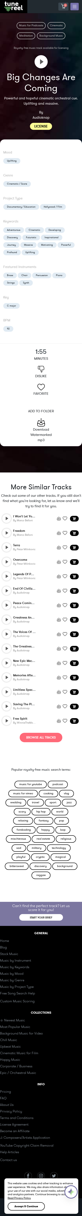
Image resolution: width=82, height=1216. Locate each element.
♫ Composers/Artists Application (25, 1137)
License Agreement (14, 1124)
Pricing (5, 1091)
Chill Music (8, 1040)
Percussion (42, 275)
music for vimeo (23, 793)
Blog (3, 947)
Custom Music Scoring (17, 1001)
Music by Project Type (17, 986)
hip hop (41, 812)
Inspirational (52, 237)
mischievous (18, 839)
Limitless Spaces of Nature (31, 690)
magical (60, 857)
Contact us (8, 1160)
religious (66, 839)
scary (22, 812)
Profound (12, 252)
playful (20, 857)
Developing (55, 230)
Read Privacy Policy (19, 1198)
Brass (10, 275)
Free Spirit (20, 719)
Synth (26, 282)
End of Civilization (26, 589)
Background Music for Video (21, 1033)
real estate (43, 839)
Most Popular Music (15, 1026)
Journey (11, 245)
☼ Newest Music (12, 1020)
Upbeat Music (10, 1046)
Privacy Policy (11, 1111)
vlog (66, 793)
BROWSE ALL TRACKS (41, 737)
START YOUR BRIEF (41, 918)
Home (4, 940)
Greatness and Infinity (28, 617)
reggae (41, 875)
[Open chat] (71, 1191)
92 (8, 328)
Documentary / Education (21, 206)
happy (45, 830)
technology (59, 848)
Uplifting (12, 160)
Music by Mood (11, 973)
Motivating (47, 245)
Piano (59, 275)
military (36, 848)
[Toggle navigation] (74, 6)
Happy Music (10, 1059)
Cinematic (34, 230)
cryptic (40, 857)
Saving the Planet (25, 704)
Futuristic (31, 237)
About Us (7, 1104)
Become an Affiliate (15, 1131)
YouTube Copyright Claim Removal (27, 1145)
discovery (40, 866)
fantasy (44, 821)
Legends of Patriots (26, 574)
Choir (24, 275)
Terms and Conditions (16, 1118)
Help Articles (9, 1152)
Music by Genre (12, 980)
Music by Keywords (14, 967)
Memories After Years (27, 675)
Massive (28, 245)
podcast (57, 784)
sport (53, 802)
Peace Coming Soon (27, 603)
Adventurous (13, 230)
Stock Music (9, 954)
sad (18, 848)
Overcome (20, 560)
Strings (11, 282)
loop (63, 830)
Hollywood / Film (53, 206)
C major (11, 305)
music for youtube (30, 784)
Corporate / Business (16, 1066)
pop (61, 821)
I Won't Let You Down (28, 516)
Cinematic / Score (17, 183)
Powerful (66, 245)
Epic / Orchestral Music (18, 1072)
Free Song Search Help (17, 993)
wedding (15, 802)
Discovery (12, 237)
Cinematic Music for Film (19, 1053)
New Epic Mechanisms (28, 661)
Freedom (19, 531)
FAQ (3, 1098)
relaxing (23, 821)
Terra (16, 545)
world (59, 812)
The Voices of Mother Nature (32, 632)
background (65, 866)
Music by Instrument (15, 960)
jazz (69, 802)
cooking (48, 793)
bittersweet (17, 866)
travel (35, 802)
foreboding (24, 830)
